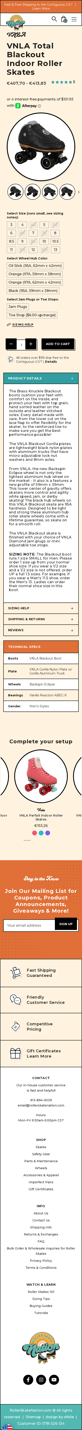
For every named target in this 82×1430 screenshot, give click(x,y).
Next (79, 192)
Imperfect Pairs (41, 1182)
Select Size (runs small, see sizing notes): (35, 215)
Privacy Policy (41, 1261)
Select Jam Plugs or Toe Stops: (33, 299)
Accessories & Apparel (41, 1175)
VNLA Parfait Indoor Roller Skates (41, 817)
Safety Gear (41, 1154)
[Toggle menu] (74, 19)
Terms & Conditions (41, 1268)
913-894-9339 (41, 1100)
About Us (41, 1213)
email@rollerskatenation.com (41, 1105)
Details (51, 362)
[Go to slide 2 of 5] (34, 842)
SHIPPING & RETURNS (26, 619)
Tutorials (41, 1313)
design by (54, 1417)
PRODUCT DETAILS (25, 378)
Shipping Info (41, 1227)
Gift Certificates (41, 1189)
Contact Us (41, 1220)
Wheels (41, 1168)
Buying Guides (41, 1306)
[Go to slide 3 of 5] (41, 842)
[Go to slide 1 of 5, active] (27, 842)
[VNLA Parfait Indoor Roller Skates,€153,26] (41, 776)
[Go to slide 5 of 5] (55, 842)
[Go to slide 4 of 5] (48, 842)
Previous (3, 192)
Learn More (41, 9)
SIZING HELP (19, 608)
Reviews (16, 630)
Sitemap (33, 1417)
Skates (41, 1147)
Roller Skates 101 (41, 1292)
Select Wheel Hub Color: (27, 258)
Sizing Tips (41, 1299)
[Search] (54, 18)
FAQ (41, 1241)
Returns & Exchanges (41, 1234)
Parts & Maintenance (41, 1161)
